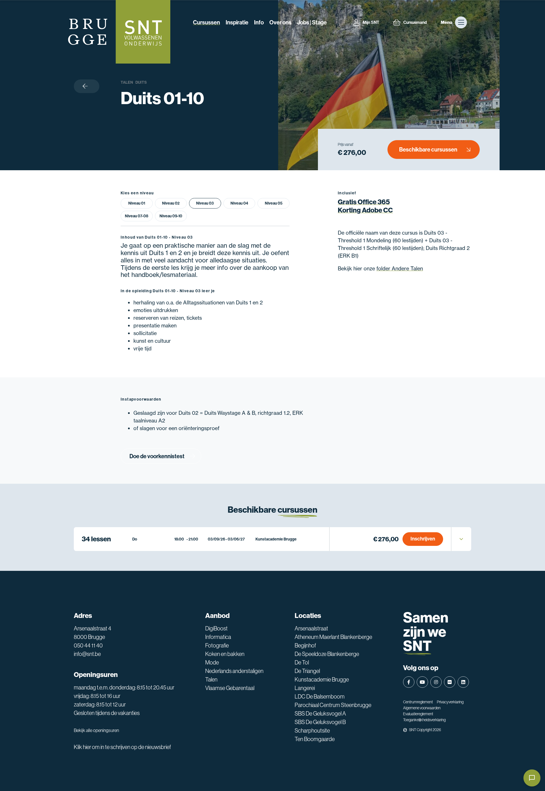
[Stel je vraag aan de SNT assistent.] (531, 777)
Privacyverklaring (450, 702)
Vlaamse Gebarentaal (229, 688)
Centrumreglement (418, 702)
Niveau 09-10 (171, 216)
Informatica (218, 637)
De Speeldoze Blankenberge (327, 654)
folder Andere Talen (399, 268)
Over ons (280, 22)
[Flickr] (449, 682)
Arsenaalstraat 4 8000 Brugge (92, 632)
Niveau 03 (205, 203)
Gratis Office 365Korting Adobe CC (365, 206)
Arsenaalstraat (311, 628)
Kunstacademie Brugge (322, 679)
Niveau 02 (171, 203)
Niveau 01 (136, 203)
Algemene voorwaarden (422, 708)
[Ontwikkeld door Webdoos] (405, 730)
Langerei (305, 688)
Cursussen (206, 22)
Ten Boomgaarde (315, 739)
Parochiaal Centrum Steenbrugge (333, 705)
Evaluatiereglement (418, 714)
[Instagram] (436, 682)
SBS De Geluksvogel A (320, 713)
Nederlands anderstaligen (234, 671)
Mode (212, 662)
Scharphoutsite (312, 730)
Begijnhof (305, 645)
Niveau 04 (239, 203)
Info (259, 22)
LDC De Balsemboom (320, 696)
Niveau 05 (273, 203)
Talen (127, 82)
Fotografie (217, 645)
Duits (141, 82)
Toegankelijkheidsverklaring (424, 720)
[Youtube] (422, 682)
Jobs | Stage (312, 22)
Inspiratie (237, 22)
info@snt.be (87, 654)
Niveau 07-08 (136, 216)
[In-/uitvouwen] (461, 539)
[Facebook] (408, 682)
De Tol (302, 662)
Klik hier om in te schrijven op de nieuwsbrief (122, 747)
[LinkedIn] (463, 682)
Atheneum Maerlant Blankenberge (333, 637)
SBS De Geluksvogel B (320, 722)
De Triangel (307, 671)
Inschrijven (422, 539)
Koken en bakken (224, 654)
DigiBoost (216, 628)
